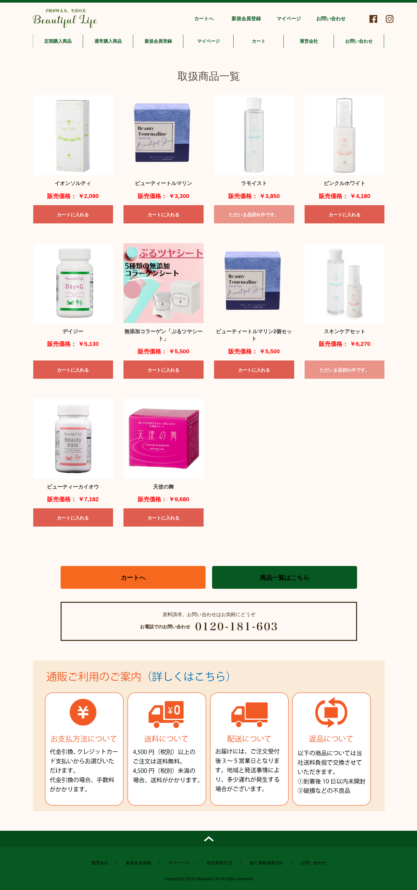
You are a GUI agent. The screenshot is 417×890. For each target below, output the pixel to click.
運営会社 (309, 41)
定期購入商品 (58, 41)
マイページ (289, 18)
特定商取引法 (219, 862)
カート (259, 41)
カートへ (204, 18)
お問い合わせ (331, 18)
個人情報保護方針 (266, 862)
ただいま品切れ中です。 (254, 214)
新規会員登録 (246, 18)
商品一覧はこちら (284, 577)
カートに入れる (73, 214)
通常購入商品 (108, 41)
